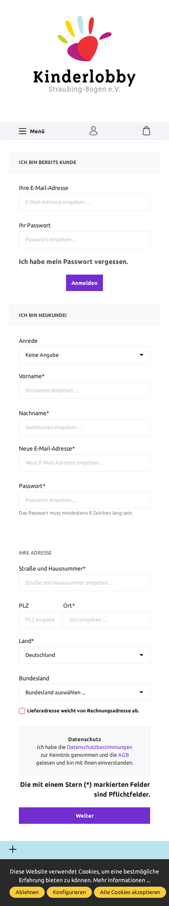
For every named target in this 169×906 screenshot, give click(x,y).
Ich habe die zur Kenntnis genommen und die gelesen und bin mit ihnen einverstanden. (84, 754)
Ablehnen (27, 892)
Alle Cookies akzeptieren (130, 892)
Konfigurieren (69, 892)
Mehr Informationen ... (121, 880)
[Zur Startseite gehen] (84, 53)
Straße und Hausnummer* (52, 568)
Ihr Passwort (35, 225)
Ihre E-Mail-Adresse (44, 188)
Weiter (85, 815)
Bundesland (34, 678)
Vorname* (32, 376)
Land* (26, 641)
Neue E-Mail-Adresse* (47, 448)
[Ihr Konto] (93, 131)
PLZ (24, 605)
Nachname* (34, 413)
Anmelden (84, 283)
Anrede (28, 340)
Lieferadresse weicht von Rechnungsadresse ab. (83, 710)
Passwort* (32, 486)
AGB (123, 755)
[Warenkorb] (146, 131)
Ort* (69, 605)
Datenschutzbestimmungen (99, 747)
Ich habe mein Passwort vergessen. (73, 261)
